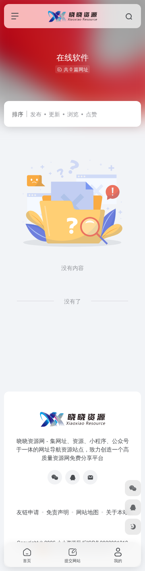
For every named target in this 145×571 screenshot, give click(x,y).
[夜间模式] (133, 527)
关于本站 (117, 512)
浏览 (73, 114)
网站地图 (87, 512)
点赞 (91, 114)
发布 (35, 114)
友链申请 (28, 512)
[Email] (90, 477)
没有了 (72, 301)
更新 (54, 114)
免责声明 (57, 512)
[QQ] (72, 477)
